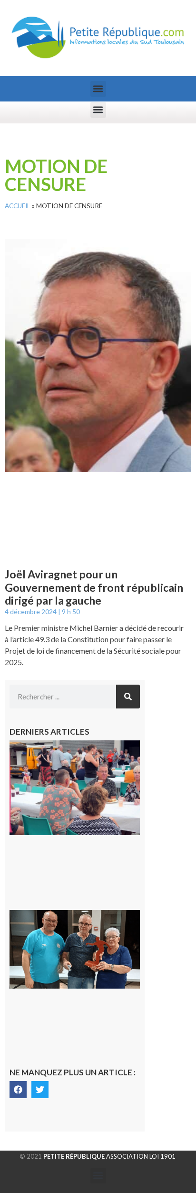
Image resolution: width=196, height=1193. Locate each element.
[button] (98, 89)
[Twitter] (40, 1089)
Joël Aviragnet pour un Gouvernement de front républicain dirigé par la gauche (94, 587)
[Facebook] (18, 1089)
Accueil (17, 206)
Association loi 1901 (109, 1156)
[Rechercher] (128, 696)
